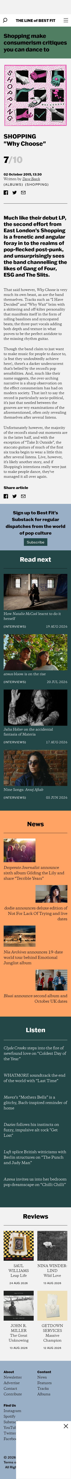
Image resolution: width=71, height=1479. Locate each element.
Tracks (43, 1388)
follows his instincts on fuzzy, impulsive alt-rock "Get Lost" (31, 1130)
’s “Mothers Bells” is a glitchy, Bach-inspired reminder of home (35, 1103)
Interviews (15, 626)
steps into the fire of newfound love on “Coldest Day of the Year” (35, 1054)
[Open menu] (66, 20)
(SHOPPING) (37, 184)
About (9, 1372)
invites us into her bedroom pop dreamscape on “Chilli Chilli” (35, 1182)
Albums (13, 184)
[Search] (5, 20)
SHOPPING (20, 136)
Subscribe (35, 542)
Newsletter (13, 1377)
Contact (10, 1388)
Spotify (9, 1416)
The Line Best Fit (35, 20)
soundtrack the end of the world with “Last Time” (34, 1078)
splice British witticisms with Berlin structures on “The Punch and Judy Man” (35, 1157)
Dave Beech (31, 179)
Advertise (12, 1383)
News (42, 1377)
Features (44, 1383)
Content (44, 1372)
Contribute (13, 1394)
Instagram (12, 1411)
